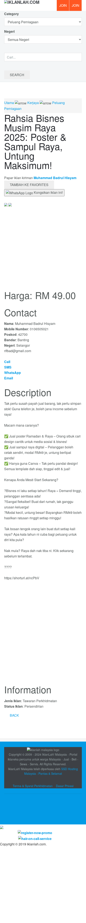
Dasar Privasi (64, 786)
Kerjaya (33, 102)
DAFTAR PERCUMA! (77, 7)
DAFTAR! (63, 5)
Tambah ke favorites (29, 184)
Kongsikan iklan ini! (48, 192)
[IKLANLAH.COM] (21, 5)
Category (11, 13)
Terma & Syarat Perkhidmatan (33, 786)
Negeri (9, 31)
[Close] (1, 827)
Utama (9, 102)
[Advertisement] (43, 635)
